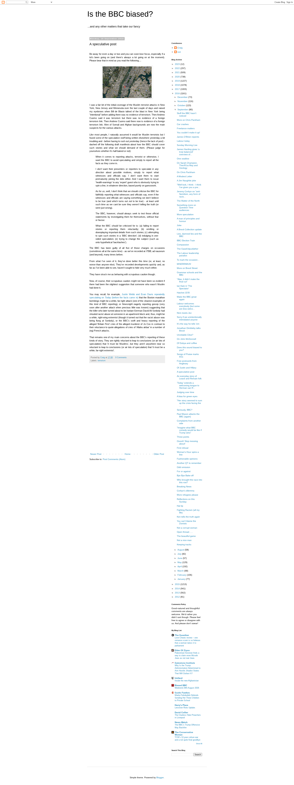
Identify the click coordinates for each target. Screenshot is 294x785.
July (179, 554)
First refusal (182, 448)
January (181, 579)
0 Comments (121, 357)
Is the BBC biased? (120, 14)
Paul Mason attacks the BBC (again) (188, 415)
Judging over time (185, 392)
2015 (177, 584)
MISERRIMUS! (184, 264)
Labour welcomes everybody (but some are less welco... (188, 306)
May (179, 562)
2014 (177, 588)
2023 (177, 64)
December (182, 97)
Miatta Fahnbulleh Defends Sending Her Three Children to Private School (187, 698)
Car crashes (183, 124)
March (180, 571)
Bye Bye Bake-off (185, 475)
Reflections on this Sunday (186, 500)
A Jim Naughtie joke (186, 180)
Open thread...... (185, 532)
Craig (180, 47)
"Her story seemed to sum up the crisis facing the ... (189, 403)
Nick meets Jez (184, 313)
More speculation (185, 214)
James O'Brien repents (188, 137)
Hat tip (180, 506)
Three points (183, 437)
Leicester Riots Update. (185, 707)
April (179, 566)
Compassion (183, 244)
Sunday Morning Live (187, 145)
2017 (177, 89)
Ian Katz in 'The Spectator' (184, 287)
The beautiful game (186, 536)
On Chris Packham (186, 172)
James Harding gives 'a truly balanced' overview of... (188, 152)
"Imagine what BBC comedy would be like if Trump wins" (189, 430)
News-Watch (181, 722)
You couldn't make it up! (188, 132)
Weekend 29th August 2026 (187, 688)
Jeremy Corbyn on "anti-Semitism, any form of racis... (188, 194)
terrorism (102, 361)
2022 (177, 68)
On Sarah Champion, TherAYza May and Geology (187, 165)
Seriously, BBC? (184, 410)
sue (179, 52)
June (180, 558)
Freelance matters (186, 128)
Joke (179, 225)
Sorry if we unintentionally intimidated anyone (189, 318)
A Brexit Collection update (189, 229)
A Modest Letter (184, 176)
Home (127, 454)
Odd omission (183, 467)
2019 (177, 81)
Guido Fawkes (182, 692)
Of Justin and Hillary (186, 367)
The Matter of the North (188, 201)
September (183, 109)
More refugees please (187, 495)
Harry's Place (181, 705)
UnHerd (179, 678)
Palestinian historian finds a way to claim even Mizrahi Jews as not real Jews (187, 655)
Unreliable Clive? (185, 335)
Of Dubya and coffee (187, 343)
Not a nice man (184, 540)
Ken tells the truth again (188, 517)
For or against (183, 471)
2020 (177, 76)
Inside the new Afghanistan (187, 680)
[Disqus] (127, 411)
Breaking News (184, 486)
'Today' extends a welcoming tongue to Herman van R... (188, 385)
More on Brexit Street (187, 268)
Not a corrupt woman (187, 528)
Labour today (183, 141)
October (181, 105)
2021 (177, 72)
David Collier (181, 712)
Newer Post (95, 454)
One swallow (183, 158)
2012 (177, 597)
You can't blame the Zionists (186, 522)
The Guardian (182, 635)
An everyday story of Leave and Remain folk (189, 377)
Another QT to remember (189, 463)
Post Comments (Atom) (114, 459)
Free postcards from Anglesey (187, 362)
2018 (177, 85)
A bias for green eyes (187, 396)
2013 (177, 592)
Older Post (159, 454)
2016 (177, 93)
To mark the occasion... (188, 260)
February (182, 575)
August (181, 549)
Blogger (160, 777)
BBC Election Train (186, 240)
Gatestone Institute (185, 663)
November (182, 101)
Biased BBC (181, 685)
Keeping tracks (184, 544)
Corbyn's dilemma (185, 490)
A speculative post (185, 372)
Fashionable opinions (187, 459)
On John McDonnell (186, 339)
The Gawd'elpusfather (187, 249)
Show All (199, 744)
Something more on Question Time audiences (186, 208)
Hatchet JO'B (183, 292)
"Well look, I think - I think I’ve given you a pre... (189, 186)
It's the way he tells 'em (188, 324)
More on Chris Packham (188, 120)
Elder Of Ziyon (182, 650)
